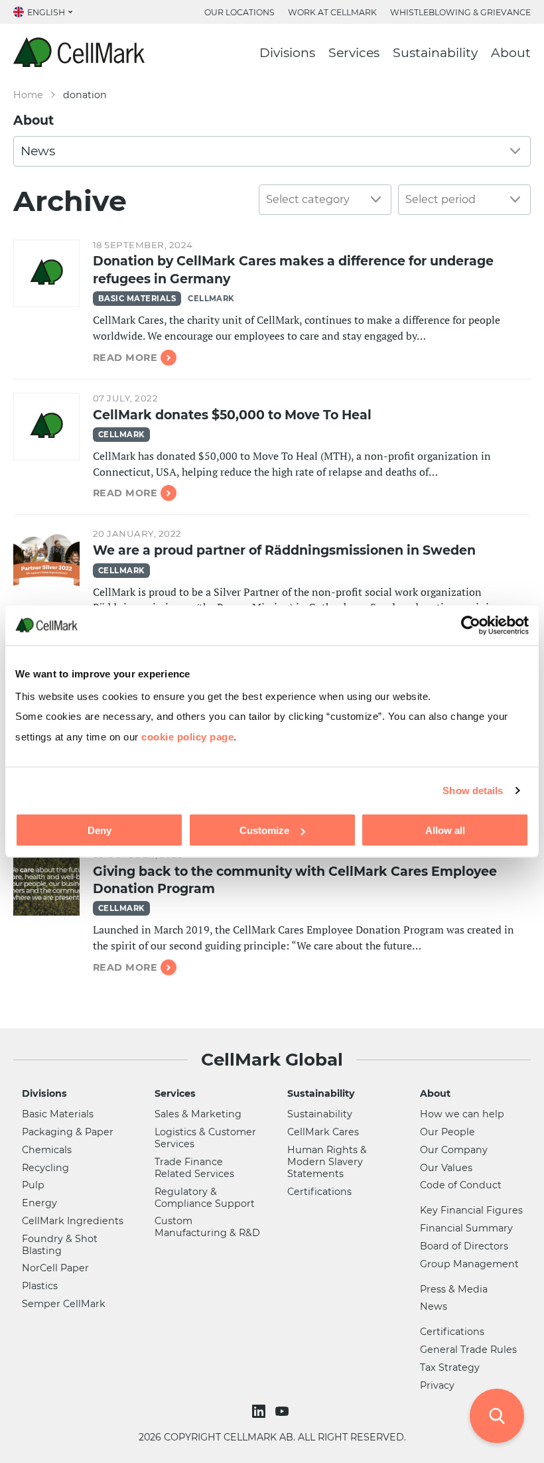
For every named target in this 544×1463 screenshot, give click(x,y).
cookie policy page (187, 736)
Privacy (437, 1385)
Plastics (40, 1286)
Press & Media (454, 1289)
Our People (447, 1132)
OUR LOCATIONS (239, 12)
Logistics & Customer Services (205, 1138)
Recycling (45, 1168)
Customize (264, 830)
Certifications (319, 1192)
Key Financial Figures (471, 1210)
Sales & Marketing (198, 1114)
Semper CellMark (63, 1304)
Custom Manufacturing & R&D (207, 1227)
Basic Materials (137, 298)
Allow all (445, 830)
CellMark (211, 298)
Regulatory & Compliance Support (205, 1198)
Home (28, 95)
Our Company (454, 1150)
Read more (125, 358)
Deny (99, 830)
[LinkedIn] (260, 1411)
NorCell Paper (55, 1268)
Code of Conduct (461, 1185)
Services (353, 52)
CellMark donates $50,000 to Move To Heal (232, 415)
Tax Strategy (450, 1367)
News (433, 1306)
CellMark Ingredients (72, 1221)
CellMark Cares (323, 1132)
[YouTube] (283, 1411)
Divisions (287, 52)
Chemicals (47, 1150)
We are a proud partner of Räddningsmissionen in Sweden (284, 550)
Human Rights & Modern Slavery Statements (327, 1162)
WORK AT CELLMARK (332, 12)
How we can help (462, 1114)
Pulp (33, 1185)
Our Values (446, 1168)
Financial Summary (466, 1228)
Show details (472, 790)
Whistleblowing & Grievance (460, 12)
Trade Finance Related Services (194, 1168)
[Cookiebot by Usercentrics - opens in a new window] (471, 625)
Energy (39, 1203)
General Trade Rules (468, 1350)
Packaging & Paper (67, 1132)
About (511, 52)
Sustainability (435, 52)
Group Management (469, 1264)
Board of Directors (464, 1246)
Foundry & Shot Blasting (60, 1245)
